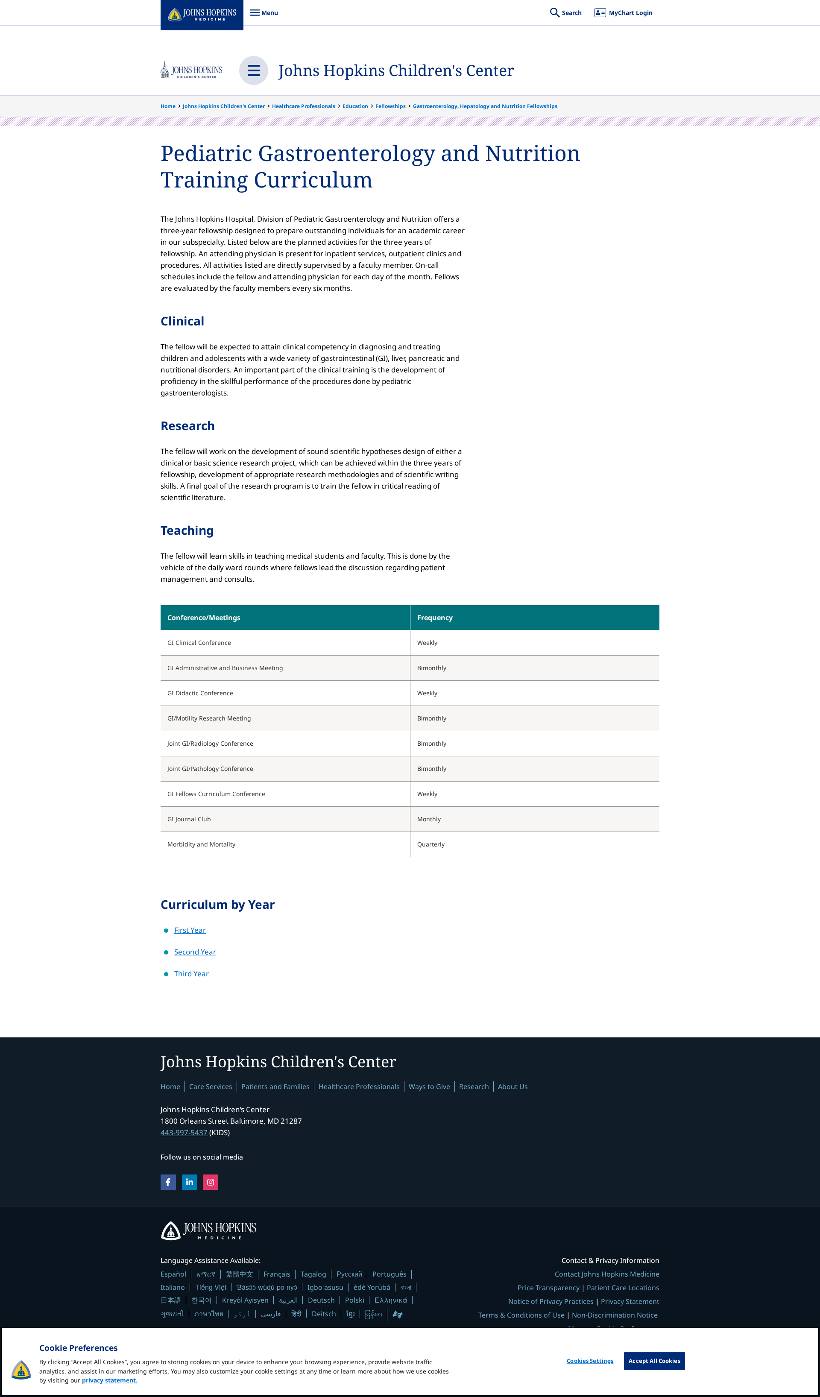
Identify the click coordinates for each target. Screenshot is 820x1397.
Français (277, 1274)
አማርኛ (206, 1274)
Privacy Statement (630, 1301)
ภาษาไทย (208, 1313)
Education (355, 106)
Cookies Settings (590, 1361)
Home (168, 106)
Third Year (191, 973)
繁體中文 (239, 1274)
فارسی (271, 1313)
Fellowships (390, 106)
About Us (513, 1086)
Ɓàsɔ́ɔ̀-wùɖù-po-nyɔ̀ (267, 1287)
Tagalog (313, 1274)
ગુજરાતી (172, 1313)
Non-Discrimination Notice (615, 1315)
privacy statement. (110, 1380)
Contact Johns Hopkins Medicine (607, 1274)
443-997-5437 (184, 1132)
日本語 (171, 1300)
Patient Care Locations (623, 1287)
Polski (354, 1300)
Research (474, 1086)
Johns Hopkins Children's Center (396, 70)
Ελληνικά (391, 1300)
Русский (349, 1274)
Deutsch (321, 1300)
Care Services (210, 1086)
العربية (288, 1300)
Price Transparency (549, 1287)
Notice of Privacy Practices (551, 1301)
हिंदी (296, 1313)
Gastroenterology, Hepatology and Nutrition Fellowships (485, 106)
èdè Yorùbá (372, 1287)
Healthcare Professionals (303, 106)
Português (389, 1274)
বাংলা (406, 1287)
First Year (190, 930)
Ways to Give (429, 1086)
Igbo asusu (325, 1287)
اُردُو (242, 1313)
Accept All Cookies (654, 1361)
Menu (264, 17)
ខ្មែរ (350, 1313)
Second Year (195, 952)
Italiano (173, 1287)
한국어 (201, 1300)
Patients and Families (275, 1086)
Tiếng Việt (210, 1287)
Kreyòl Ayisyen (245, 1300)
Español (173, 1274)
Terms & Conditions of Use (521, 1315)
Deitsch (324, 1313)
